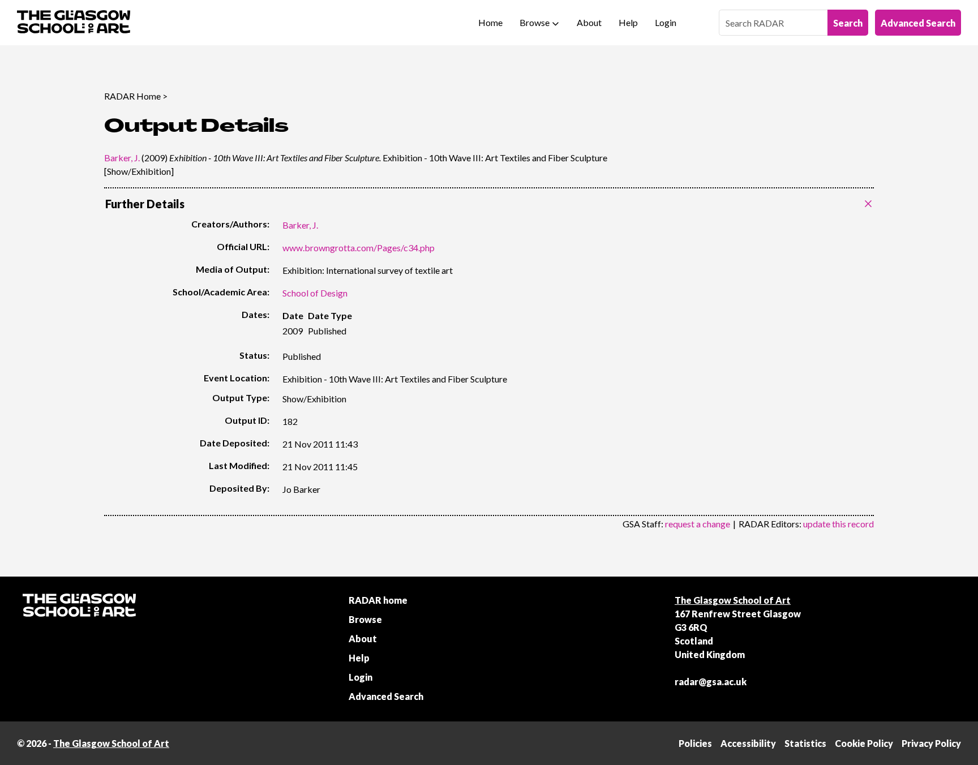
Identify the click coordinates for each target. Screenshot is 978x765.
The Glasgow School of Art (733, 600)
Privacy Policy (931, 743)
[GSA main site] (73, 22)
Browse (535, 22)
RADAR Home (132, 96)
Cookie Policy (864, 743)
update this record (838, 523)
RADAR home (378, 600)
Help (628, 22)
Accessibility (748, 743)
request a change (697, 523)
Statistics (805, 743)
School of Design (315, 292)
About (589, 22)
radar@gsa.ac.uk (711, 681)
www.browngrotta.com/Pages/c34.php (358, 247)
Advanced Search (918, 23)
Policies (695, 743)
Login (665, 22)
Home (490, 22)
